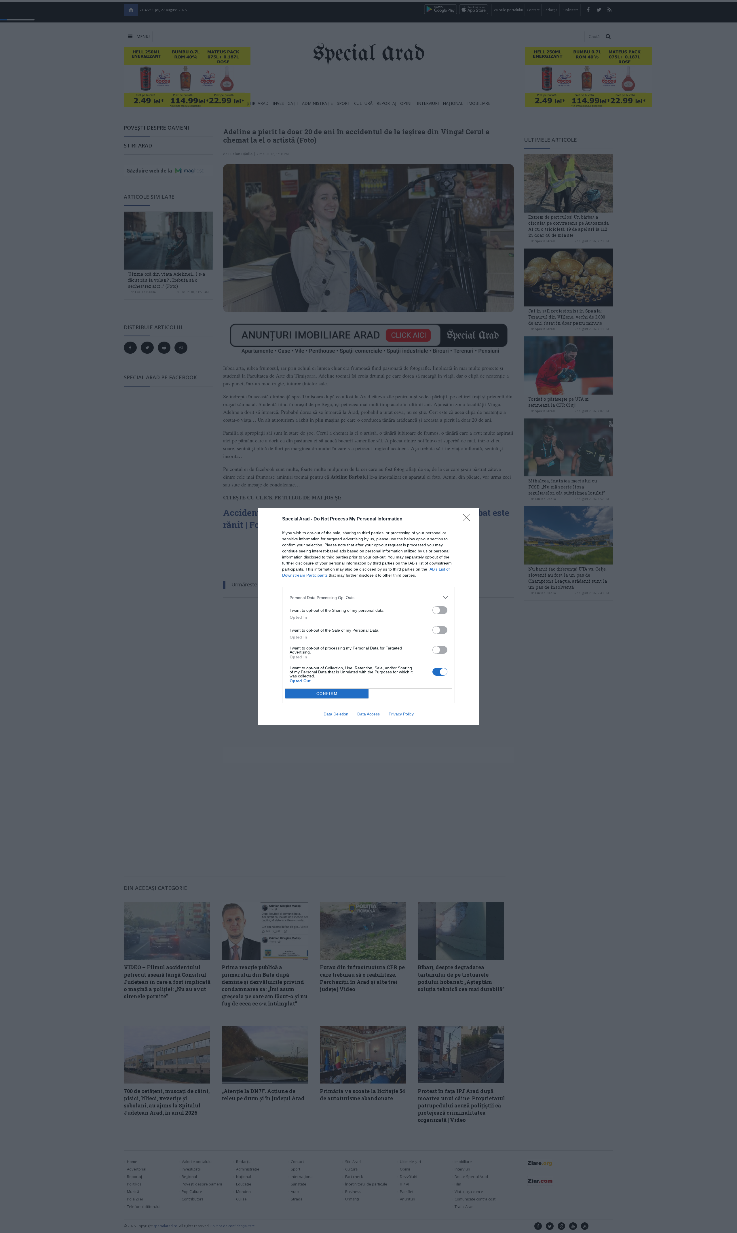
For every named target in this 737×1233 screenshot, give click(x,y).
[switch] (439, 610)
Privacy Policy (401, 714)
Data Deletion (336, 714)
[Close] (468, 519)
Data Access (368, 714)
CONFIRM (327, 694)
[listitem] (368, 597)
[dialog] (368, 616)
